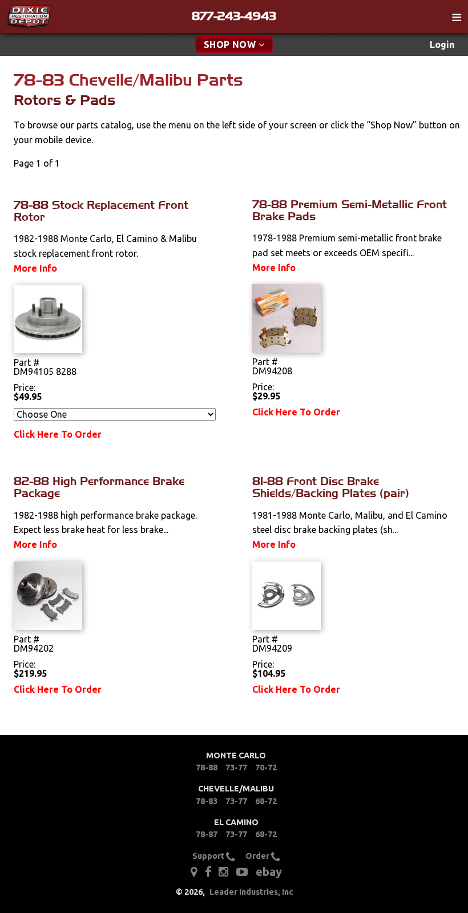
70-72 (266, 767)
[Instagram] (223, 870)
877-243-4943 (234, 16)
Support (209, 856)
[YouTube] (242, 870)
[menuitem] (442, 45)
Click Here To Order (58, 434)
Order (258, 856)
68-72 (266, 801)
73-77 (236, 767)
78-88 (206, 767)
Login (442, 44)
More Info (35, 268)
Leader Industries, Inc (251, 891)
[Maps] (194, 870)
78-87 (206, 834)
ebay (269, 871)
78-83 (206, 801)
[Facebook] (209, 870)
